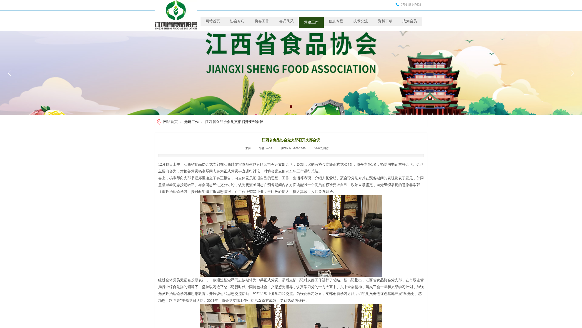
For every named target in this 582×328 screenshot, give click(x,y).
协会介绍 (237, 21)
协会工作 (262, 21)
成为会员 (409, 21)
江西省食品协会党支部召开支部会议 (234, 122)
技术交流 (360, 21)
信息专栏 (336, 21)
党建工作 (311, 22)
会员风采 (286, 21)
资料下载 (385, 21)
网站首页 (213, 21)
